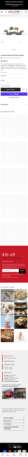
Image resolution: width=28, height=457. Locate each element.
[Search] (6, 12)
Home (2, 15)
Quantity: (3, 80)
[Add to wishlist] (23, 89)
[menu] (2, 12)
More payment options (14, 97)
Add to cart (11, 89)
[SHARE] (26, 89)
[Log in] (21, 12)
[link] (7, 134)
